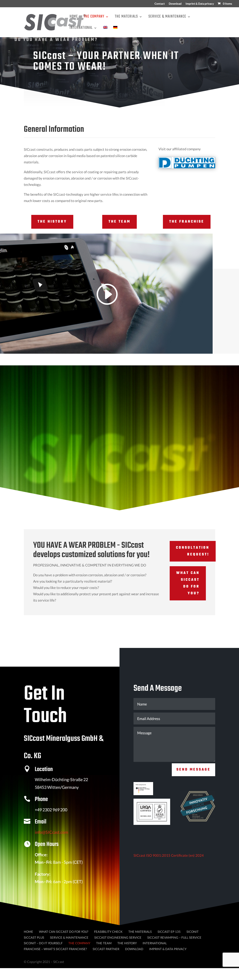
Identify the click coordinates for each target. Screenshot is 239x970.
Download (175, 3)
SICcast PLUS (34, 937)
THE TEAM (119, 221)
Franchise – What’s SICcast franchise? (55, 949)
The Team (104, 943)
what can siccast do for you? (188, 583)
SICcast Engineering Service (117, 937)
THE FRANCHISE (186, 221)
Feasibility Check (108, 931)
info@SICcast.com (51, 832)
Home (74, 17)
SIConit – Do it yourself (43, 943)
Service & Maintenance (167, 17)
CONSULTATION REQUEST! (192, 551)
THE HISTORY (52, 221)
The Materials (126, 17)
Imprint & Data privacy (200, 3)
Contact (160, 3)
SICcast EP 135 (169, 931)
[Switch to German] (115, 31)
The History (127, 943)
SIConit (192, 931)
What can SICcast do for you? (63, 931)
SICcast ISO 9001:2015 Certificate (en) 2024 (169, 855)
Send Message (193, 769)
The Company (94, 17)
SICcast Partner (106, 949)
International (81, 28)
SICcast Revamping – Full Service (174, 937)
